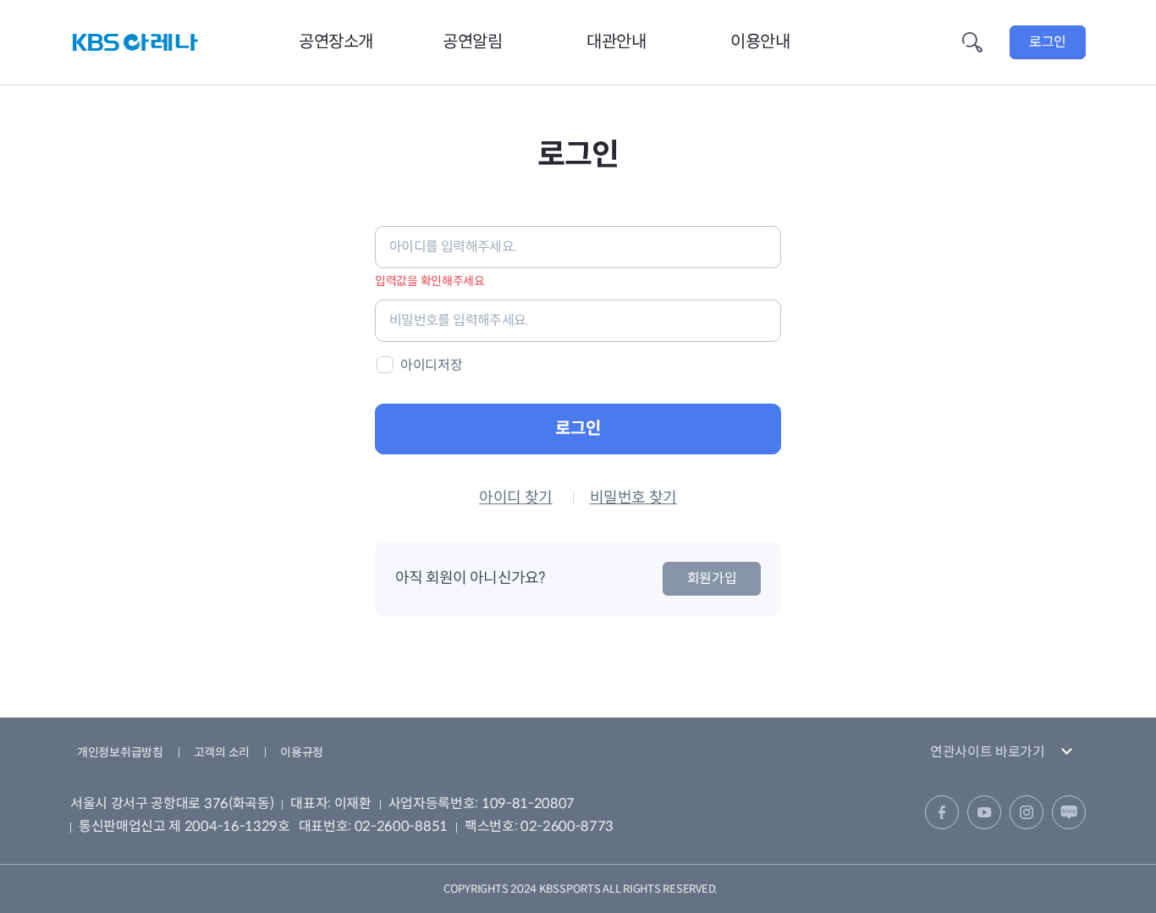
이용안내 (760, 41)
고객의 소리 (222, 752)
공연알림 (472, 41)
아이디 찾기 (516, 497)
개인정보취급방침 (120, 752)
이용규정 (301, 752)
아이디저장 (431, 365)
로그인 (1047, 42)
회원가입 (712, 578)
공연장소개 (336, 41)
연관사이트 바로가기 (987, 752)
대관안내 (616, 41)
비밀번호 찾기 (633, 497)
